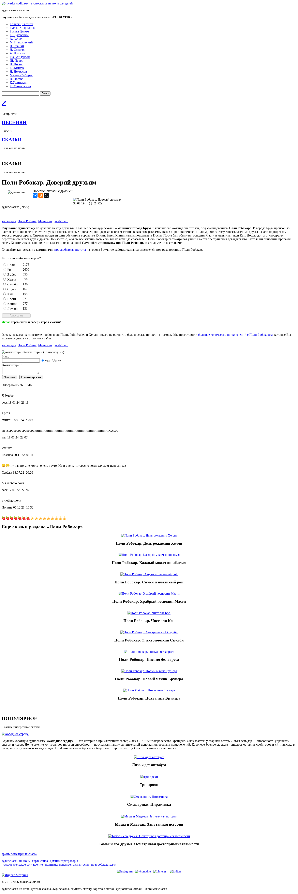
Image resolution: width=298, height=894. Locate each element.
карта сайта (40, 861)
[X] (46, 195)
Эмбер (11, 274)
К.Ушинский (19, 82)
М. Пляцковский (21, 42)
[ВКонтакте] (35, 195)
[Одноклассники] (40, 195)
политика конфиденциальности (67, 864)
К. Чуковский (19, 35)
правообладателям (103, 864)
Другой (12, 308)
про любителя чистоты (70, 249)
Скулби (12, 284)
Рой (10, 269)
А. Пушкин (18, 53)
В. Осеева (16, 79)
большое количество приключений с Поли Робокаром (235, 334)
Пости (11, 299)
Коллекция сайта (21, 24)
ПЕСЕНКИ (14, 122)
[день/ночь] (16, 192)
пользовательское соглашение (22, 864)
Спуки (11, 289)
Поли (11, 265)
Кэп (10, 294)
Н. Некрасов (18, 71)
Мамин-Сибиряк (21, 75)
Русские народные (22, 27)
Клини (12, 304)
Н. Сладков (17, 49)
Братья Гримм (19, 31)
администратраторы (64, 861)
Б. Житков (17, 68)
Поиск (45, 93)
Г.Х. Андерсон (20, 57)
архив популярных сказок (19, 854)
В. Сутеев (16, 38)
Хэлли (11, 279)
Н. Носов (16, 64)
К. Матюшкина (20, 86)
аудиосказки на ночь (16, 861)
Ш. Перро (16, 60)
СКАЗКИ (12, 139)
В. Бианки (17, 46)
